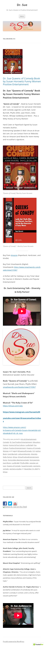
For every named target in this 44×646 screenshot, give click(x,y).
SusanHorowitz (27, 466)
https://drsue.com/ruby (13, 406)
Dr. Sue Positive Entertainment (21, 442)
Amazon (14, 255)
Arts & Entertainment (28, 439)
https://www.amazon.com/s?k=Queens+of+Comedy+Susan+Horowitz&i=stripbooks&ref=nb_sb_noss (22, 430)
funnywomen (34, 460)
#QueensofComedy (25, 451)
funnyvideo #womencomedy (18, 460)
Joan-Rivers (7, 463)
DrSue (15, 457)
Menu (22, 16)
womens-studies (16, 469)
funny (5, 460)
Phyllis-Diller (24, 463)
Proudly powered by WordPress (13, 641)
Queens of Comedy (33, 448)
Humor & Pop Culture (17, 445)
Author (38, 451)
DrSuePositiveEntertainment (28, 457)
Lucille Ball (29, 445)
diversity (34, 454)
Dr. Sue (22, 5)
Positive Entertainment (17, 448)
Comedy (6, 442)
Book (5, 454)
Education (36, 442)
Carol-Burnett (12, 454)
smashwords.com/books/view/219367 (19, 387)
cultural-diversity (24, 454)
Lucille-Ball (15, 463)
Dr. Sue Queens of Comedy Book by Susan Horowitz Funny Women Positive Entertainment (22, 81)
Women (6, 451)
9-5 (34, 451)
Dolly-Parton (7, 457)
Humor (5, 445)
